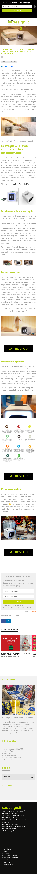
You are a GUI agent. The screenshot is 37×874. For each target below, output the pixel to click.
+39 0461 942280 (11, 813)
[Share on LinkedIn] (8, 621)
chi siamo (7, 849)
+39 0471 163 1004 (11, 829)
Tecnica (7, 760)
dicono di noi (8, 864)
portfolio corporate (11, 858)
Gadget (7, 751)
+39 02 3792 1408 (11, 818)
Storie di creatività (10, 758)
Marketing (5, 61)
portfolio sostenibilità (11, 860)
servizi (6, 851)
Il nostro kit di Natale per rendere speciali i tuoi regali (16, 654)
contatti (7, 862)
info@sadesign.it (8, 831)
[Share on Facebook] (3, 621)
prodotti (7, 853)
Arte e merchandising (12, 749)
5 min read (13, 61)
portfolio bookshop (11, 855)
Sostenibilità (8, 756)
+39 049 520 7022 (11, 824)
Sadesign (7, 57)
